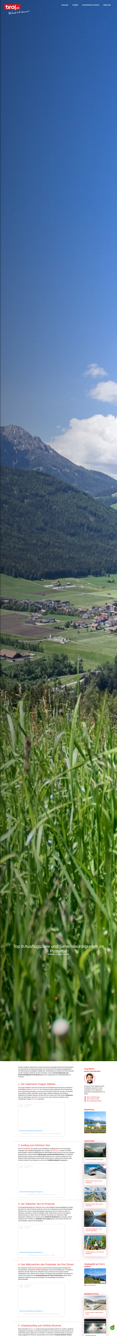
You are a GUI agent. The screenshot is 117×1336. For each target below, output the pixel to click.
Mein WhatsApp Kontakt (94, 1101)
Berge (66, 954)
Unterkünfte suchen (90, 5)
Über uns (107, 5)
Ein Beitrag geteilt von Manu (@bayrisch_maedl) (41, 1255)
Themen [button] (75, 5)
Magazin (65, 5)
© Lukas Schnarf (112, 1059)
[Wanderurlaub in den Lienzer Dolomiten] (95, 1194)
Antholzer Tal (56, 1150)
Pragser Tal (35, 1089)
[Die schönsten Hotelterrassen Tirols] (95, 1303)
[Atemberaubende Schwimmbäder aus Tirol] (95, 1326)
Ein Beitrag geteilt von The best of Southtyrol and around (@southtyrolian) (41, 1133)
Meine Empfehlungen (93, 1097)
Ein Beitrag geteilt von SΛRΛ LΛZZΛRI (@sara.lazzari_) (41, 1194)
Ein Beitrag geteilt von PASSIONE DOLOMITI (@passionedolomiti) (41, 1313)
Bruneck (33, 1329)
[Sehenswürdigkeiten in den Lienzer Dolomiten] (95, 1219)
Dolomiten (35, 1099)
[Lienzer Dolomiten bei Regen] (95, 1150)
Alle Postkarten (91, 1285)
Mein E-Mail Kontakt (93, 1099)
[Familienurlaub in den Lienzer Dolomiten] (95, 1242)
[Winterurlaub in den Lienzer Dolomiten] (95, 1171)
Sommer (51, 954)
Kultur (59, 954)
